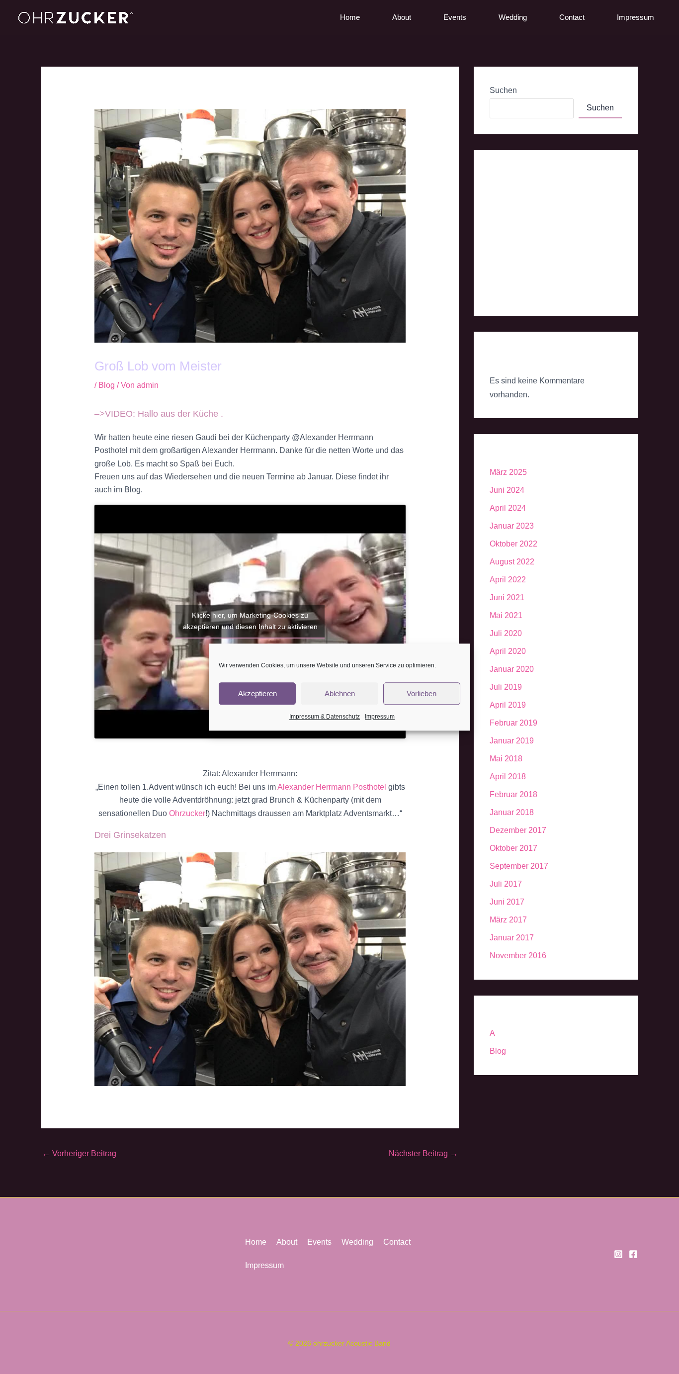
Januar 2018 (512, 812)
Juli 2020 (506, 633)
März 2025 (508, 472)
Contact (572, 17)
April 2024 (508, 508)
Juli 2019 (506, 687)
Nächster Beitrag (423, 1153)
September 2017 (519, 866)
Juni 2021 (507, 597)
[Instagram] (618, 1254)
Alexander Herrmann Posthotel (331, 787)
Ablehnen (340, 693)
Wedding (513, 17)
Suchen (503, 90)
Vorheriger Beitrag (79, 1153)
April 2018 (508, 776)
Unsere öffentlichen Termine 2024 (549, 232)
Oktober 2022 (513, 544)
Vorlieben (421, 693)
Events (454, 17)
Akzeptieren (257, 693)
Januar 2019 (512, 740)
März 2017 (508, 920)
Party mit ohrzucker (523, 188)
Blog (106, 385)
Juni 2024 (507, 490)
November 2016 (518, 955)
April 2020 (508, 651)
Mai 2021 (506, 615)
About (401, 17)
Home (350, 17)
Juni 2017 (507, 902)
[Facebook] (633, 1254)
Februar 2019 (513, 723)
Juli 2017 (506, 884)
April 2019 (508, 705)
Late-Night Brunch (522, 254)
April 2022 (508, 579)
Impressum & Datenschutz (324, 716)
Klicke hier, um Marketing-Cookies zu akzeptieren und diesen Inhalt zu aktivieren (250, 621)
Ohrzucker (187, 813)
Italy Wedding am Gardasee (539, 210)
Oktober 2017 (513, 848)
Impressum (380, 716)
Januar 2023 (512, 526)
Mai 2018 (506, 758)
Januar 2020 (512, 669)
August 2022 (512, 561)
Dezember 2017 (518, 830)
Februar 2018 (513, 794)
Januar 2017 (512, 937)
